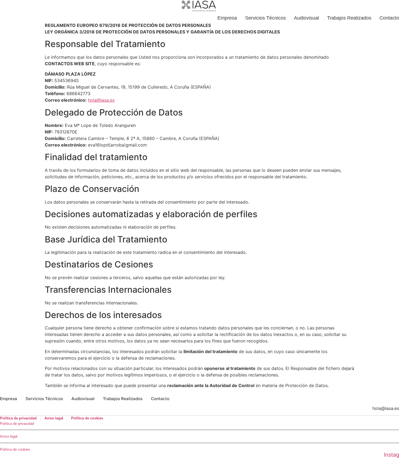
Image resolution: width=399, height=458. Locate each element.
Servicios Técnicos (265, 18)
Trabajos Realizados (349, 18)
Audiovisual (306, 18)
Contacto (389, 18)
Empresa (227, 18)
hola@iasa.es (101, 100)
